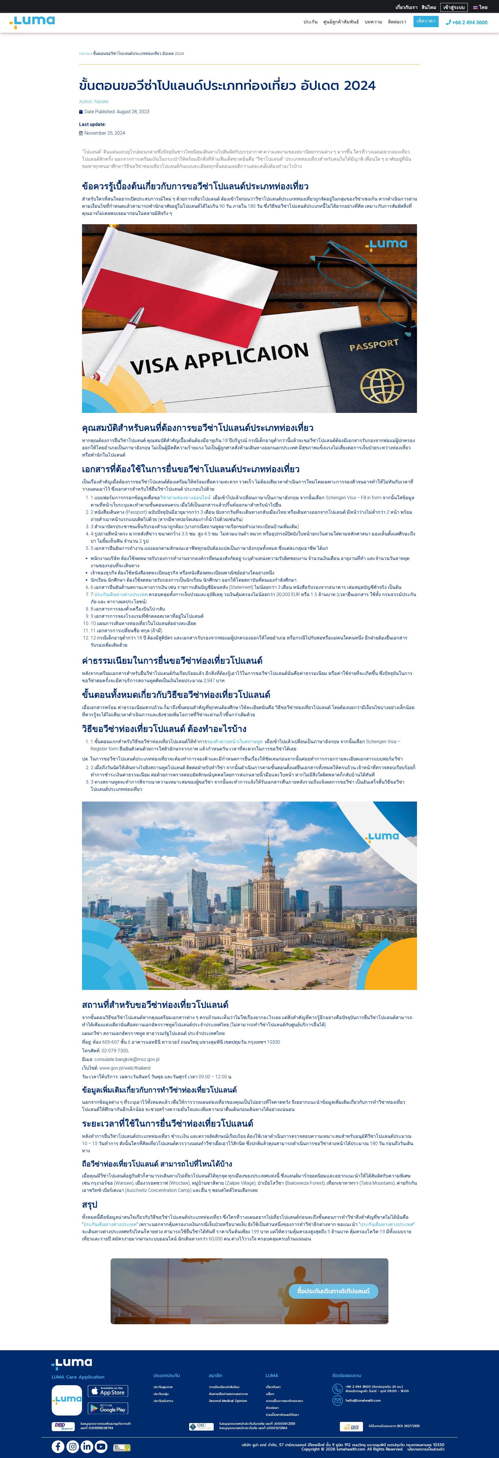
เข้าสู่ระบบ (454, 7)
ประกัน (311, 22)
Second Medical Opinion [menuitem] (228, 1400)
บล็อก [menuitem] (270, 1394)
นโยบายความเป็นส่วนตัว (425, 1449)
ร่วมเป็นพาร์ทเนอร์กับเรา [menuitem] (282, 1414)
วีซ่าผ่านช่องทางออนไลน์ (185, 497)
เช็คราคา (426, 21)
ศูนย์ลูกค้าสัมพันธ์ (341, 22)
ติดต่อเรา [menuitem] (272, 1407)
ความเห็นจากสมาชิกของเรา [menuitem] (284, 1400)
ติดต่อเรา (397, 22)
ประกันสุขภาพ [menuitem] (163, 1387)
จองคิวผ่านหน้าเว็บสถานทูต (234, 741)
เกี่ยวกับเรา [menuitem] (273, 1387)
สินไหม (429, 7)
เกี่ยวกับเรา (407, 7)
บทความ (373, 22)
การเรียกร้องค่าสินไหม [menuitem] (224, 1387)
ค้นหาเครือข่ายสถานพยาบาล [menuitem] (228, 1394)
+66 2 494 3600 (469, 22)
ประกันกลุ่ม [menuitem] (161, 1394)
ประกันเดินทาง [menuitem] (163, 1400)
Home (84, 53)
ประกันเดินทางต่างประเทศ (121, 594)
